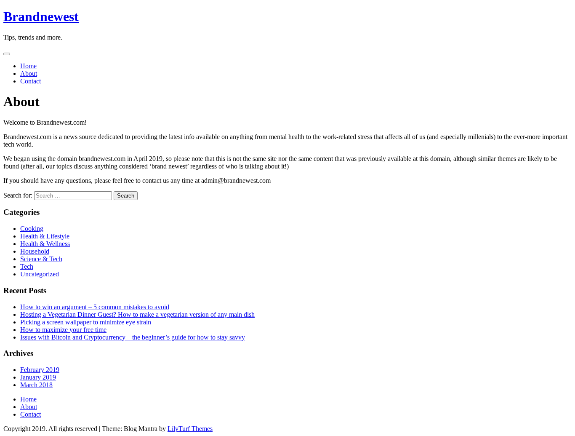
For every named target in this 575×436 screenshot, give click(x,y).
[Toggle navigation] (6, 54)
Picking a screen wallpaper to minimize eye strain (85, 322)
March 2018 (36, 384)
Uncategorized (39, 274)
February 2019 (39, 369)
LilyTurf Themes (190, 428)
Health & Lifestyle (44, 236)
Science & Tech (41, 258)
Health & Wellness (45, 243)
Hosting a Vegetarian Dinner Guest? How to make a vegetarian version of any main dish (137, 314)
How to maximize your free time (63, 329)
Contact (30, 81)
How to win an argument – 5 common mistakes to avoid (94, 306)
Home (28, 66)
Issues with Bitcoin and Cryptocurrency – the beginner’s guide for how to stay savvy (132, 337)
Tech (26, 266)
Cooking (31, 228)
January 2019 (38, 377)
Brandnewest (41, 16)
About (28, 73)
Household (34, 251)
